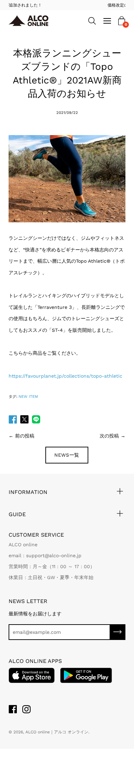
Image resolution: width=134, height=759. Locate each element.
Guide (17, 514)
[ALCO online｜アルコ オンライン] (33, 21)
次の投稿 (109, 436)
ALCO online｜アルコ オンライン (56, 732)
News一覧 (66, 455)
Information (28, 492)
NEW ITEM (28, 396)
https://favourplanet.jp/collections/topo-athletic (65, 376)
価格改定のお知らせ (75, 5)
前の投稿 (24, 436)
